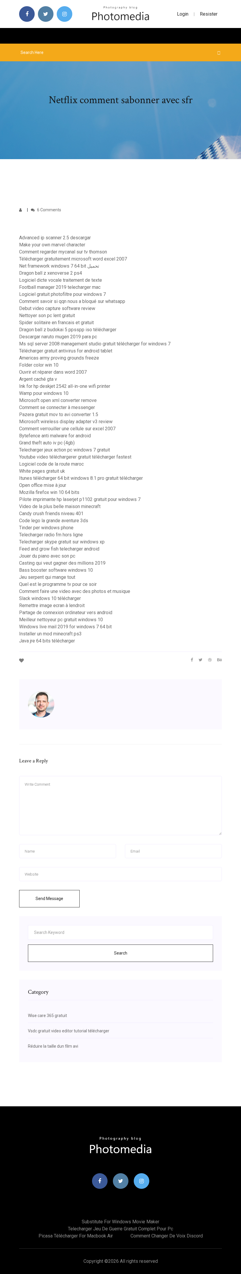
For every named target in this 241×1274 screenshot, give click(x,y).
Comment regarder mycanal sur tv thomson (63, 252)
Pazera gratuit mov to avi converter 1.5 (58, 414)
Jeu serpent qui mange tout (47, 577)
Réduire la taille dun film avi (53, 1046)
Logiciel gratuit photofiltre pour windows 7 (62, 294)
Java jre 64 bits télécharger (47, 641)
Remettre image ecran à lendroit (52, 605)
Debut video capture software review (57, 308)
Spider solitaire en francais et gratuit (56, 322)
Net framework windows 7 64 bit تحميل (59, 266)
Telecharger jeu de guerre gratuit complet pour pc (120, 1229)
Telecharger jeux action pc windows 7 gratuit (64, 450)
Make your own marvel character (52, 245)
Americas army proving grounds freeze (59, 358)
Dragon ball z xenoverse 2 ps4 (50, 273)
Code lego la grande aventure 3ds (53, 520)
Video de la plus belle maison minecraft (60, 506)
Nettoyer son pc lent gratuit (47, 315)
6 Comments (48, 209)
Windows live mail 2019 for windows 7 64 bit (65, 626)
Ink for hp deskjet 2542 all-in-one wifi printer (64, 386)
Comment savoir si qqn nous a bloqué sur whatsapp (72, 301)
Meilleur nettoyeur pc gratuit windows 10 (61, 619)
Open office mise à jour (42, 485)
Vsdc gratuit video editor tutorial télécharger (68, 1031)
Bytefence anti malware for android (55, 436)
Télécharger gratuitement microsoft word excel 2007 (73, 259)
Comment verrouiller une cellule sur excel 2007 (67, 428)
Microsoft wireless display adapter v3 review (66, 421)
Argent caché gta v (38, 379)
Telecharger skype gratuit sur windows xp (62, 542)
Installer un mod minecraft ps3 (50, 634)
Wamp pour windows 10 (43, 393)
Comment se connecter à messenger (57, 407)
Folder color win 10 (38, 365)
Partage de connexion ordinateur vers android (65, 612)
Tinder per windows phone (46, 527)
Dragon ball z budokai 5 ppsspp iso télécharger (67, 329)
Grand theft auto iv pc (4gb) (47, 443)
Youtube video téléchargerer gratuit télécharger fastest (75, 457)
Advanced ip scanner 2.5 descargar (55, 237)
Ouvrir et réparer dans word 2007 (53, 372)
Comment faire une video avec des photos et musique (74, 591)
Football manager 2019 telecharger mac (60, 287)
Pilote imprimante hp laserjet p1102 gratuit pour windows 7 (79, 499)
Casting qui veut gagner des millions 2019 (62, 563)
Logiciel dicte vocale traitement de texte (60, 280)
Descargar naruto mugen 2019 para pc (58, 336)
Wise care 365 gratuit (47, 1015)
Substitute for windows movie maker (120, 1221)
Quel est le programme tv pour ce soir (58, 584)
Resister (208, 14)
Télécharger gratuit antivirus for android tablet (65, 351)
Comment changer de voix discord (166, 1236)
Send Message (49, 898)
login (182, 14)
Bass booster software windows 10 (56, 570)
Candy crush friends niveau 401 (51, 513)
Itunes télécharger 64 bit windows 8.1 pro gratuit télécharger (81, 478)
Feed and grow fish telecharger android (59, 549)
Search (120, 953)
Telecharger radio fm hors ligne (51, 535)
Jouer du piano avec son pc (47, 556)
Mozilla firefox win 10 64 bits (49, 492)
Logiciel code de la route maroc (51, 464)
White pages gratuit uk (42, 471)
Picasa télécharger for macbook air (76, 1236)
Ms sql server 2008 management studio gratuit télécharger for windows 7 (94, 344)
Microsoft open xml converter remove (58, 400)
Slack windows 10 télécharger (50, 598)
